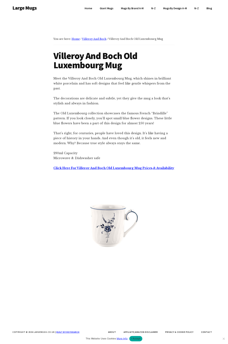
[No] (223, 338)
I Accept (136, 338)
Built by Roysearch (67, 332)
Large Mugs (24, 8)
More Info (122, 338)
